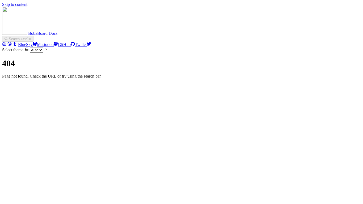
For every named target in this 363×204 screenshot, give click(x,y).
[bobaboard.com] (4, 44)
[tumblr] (15, 44)
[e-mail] (9, 44)
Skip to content (14, 4)
